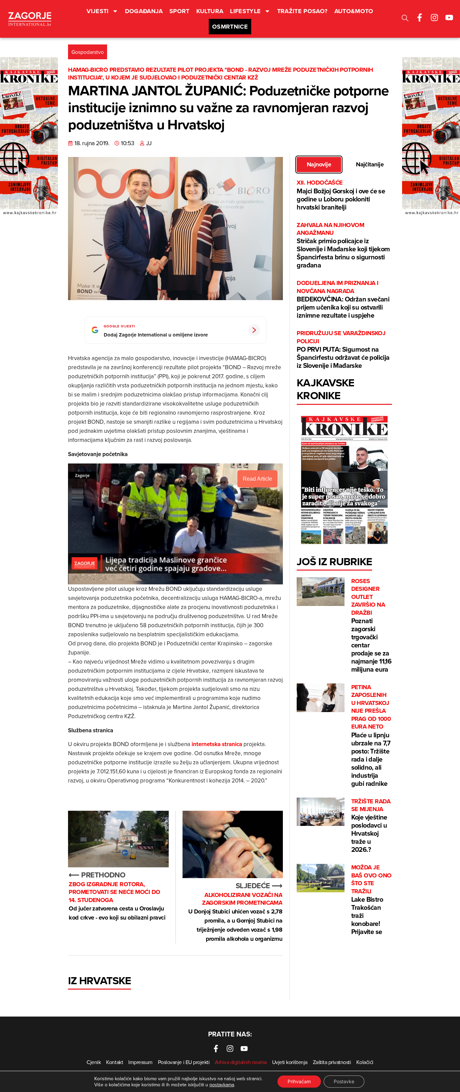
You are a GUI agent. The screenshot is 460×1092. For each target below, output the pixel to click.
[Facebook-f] (420, 17)
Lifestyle (245, 11)
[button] (405, 19)
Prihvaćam (299, 1081)
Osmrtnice (230, 26)
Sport (179, 11)
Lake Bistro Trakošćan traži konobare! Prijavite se (371, 900)
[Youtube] (449, 17)
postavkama (221, 1085)
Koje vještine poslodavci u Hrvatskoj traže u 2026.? (371, 826)
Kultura (210, 11)
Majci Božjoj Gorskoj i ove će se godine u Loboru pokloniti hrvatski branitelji (341, 195)
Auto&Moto (353, 11)
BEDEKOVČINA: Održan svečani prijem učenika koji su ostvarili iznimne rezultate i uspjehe (343, 299)
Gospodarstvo (87, 52)
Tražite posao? (302, 11)
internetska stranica (217, 744)
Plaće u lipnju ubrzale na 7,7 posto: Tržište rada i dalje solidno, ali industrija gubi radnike (371, 735)
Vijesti (98, 11)
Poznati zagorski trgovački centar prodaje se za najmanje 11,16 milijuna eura (371, 625)
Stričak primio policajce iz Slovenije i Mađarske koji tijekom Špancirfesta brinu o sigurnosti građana (343, 245)
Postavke (344, 1081)
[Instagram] (434, 17)
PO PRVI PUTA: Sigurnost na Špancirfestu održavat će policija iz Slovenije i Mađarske (343, 349)
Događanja (144, 11)
